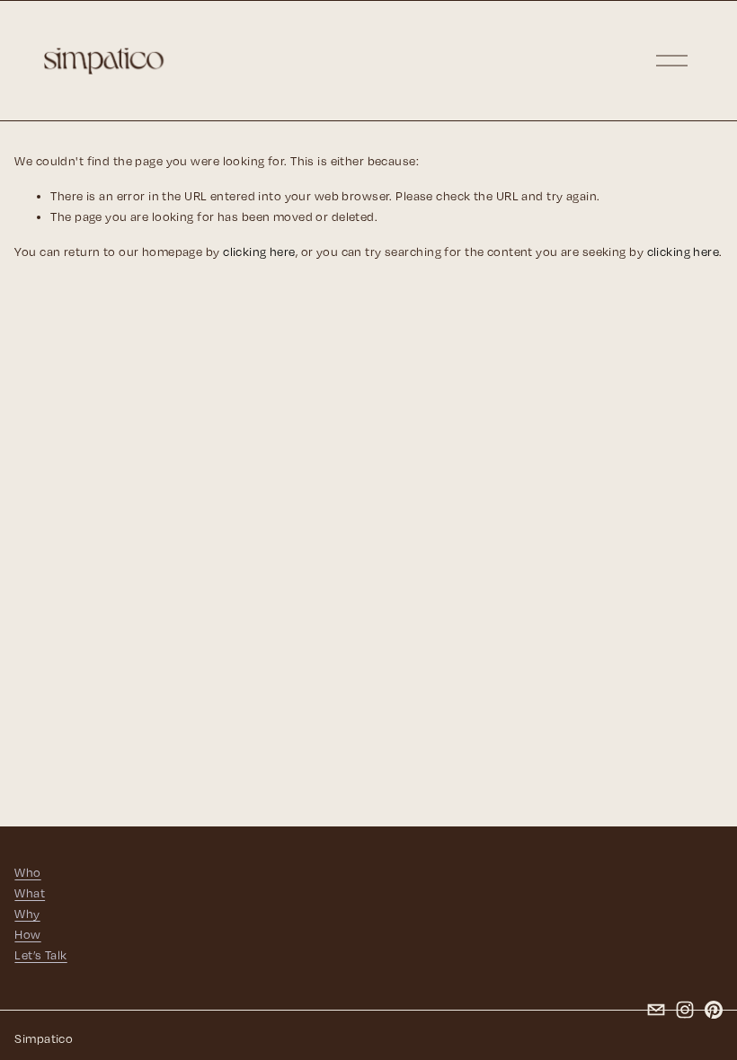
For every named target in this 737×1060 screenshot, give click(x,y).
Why (27, 913)
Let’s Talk (40, 955)
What (29, 893)
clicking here (259, 251)
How (27, 934)
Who (27, 872)
